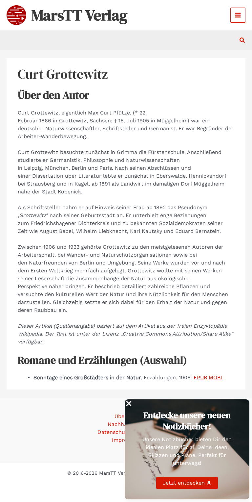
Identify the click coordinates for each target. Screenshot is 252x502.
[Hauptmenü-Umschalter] (237, 15)
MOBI (215, 377)
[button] (242, 40)
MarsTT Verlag (79, 15)
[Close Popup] (129, 404)
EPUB (200, 377)
